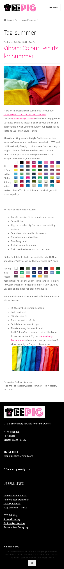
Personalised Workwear (16, 499)
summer (37, 385)
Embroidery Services (14, 523)
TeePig (32, 42)
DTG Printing (11, 515)
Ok (32, 563)
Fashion (19, 382)
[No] (60, 558)
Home (10, 20)
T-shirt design (49, 385)
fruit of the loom (17, 385)
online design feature (23, 118)
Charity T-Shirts (12, 503)
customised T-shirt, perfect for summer (25, 114)
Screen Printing (12, 519)
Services (28, 382)
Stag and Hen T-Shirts (15, 507)
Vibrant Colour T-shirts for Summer (31, 52)
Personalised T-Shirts (15, 495)
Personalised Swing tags (17, 527)
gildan (29, 385)
